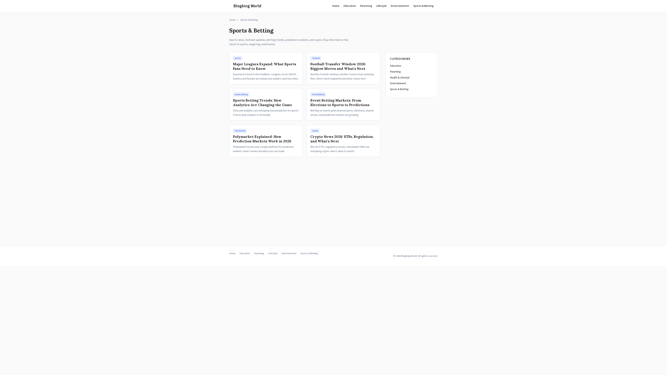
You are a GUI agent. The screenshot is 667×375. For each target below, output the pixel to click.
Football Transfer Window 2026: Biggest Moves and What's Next (338, 66)
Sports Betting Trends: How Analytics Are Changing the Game (262, 102)
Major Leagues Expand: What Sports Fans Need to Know (264, 66)
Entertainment (400, 6)
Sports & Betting (423, 6)
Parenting (366, 6)
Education (350, 6)
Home (335, 6)
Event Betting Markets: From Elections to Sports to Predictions (339, 102)
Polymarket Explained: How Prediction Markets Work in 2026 (262, 138)
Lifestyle (381, 6)
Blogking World (247, 6)
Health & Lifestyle (400, 78)
